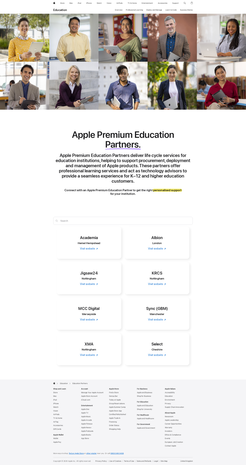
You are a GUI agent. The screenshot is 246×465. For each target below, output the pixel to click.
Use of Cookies (115, 461)
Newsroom (169, 417)
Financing (113, 422)
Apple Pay (57, 442)
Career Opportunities (173, 424)
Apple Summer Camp (117, 407)
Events (167, 438)
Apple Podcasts (87, 431)
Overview (118, 10)
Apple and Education (145, 406)
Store (55, 393)
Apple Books (86, 435)
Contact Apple (170, 446)
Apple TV (84, 413)
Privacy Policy (101, 461)
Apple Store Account (89, 396)
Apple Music (86, 417)
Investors (168, 431)
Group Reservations (117, 404)
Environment (170, 400)
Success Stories (186, 10)
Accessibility (170, 393)
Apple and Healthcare (145, 419)
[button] (185, 3)
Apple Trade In (114, 418)
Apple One (85, 409)
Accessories (58, 425)
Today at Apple (115, 400)
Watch (55, 407)
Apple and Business (144, 393)
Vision (55, 411)
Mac (55, 396)
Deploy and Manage (154, 10)
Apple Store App (115, 411)
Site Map (164, 461)
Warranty (168, 428)
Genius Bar (113, 396)
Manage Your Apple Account (92, 393)
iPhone (56, 404)
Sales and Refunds (144, 461)
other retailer (91, 453)
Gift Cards (57, 429)
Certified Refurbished (117, 414)
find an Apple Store (76, 453)
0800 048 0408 (117, 453)
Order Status (114, 425)
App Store (85, 438)
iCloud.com (85, 400)
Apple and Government (146, 428)
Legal (156, 461)
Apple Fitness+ (87, 424)
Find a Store (114, 393)
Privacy (168, 404)
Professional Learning (134, 10)
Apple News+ (86, 428)
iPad (55, 400)
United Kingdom (186, 461)
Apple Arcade (86, 420)
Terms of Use (129, 461)
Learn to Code (171, 10)
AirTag (55, 422)
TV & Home (57, 418)
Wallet (55, 438)
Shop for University (144, 409)
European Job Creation (174, 442)
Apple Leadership (172, 420)
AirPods (56, 414)
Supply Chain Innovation (174, 407)
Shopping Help (114, 429)
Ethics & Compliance (173, 435)
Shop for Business (144, 396)
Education (60, 10)
